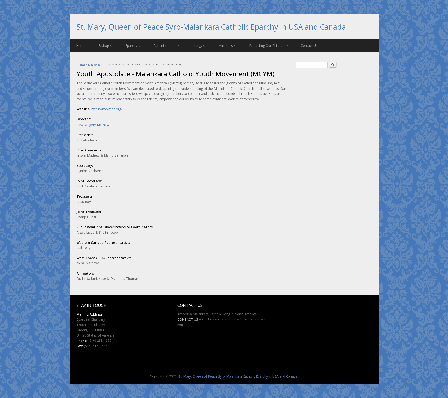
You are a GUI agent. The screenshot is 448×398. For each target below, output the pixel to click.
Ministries (225, 45)
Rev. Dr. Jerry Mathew (93, 124)
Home (80, 45)
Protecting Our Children (266, 45)
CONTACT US (187, 319)
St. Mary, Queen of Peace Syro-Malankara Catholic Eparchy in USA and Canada (211, 27)
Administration (164, 45)
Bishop (103, 45)
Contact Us (309, 45)
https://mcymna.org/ (106, 109)
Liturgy (197, 45)
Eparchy (131, 45)
